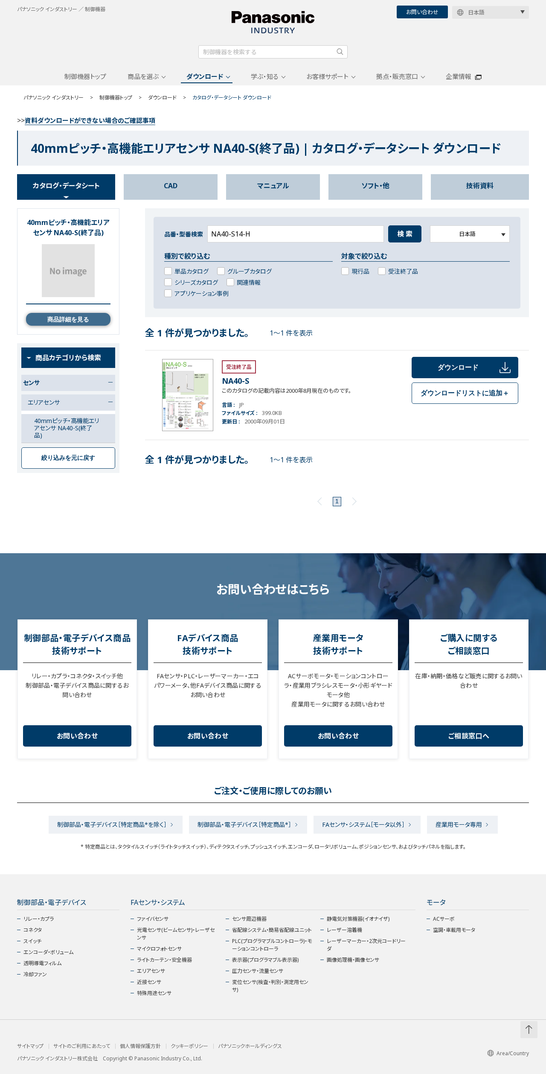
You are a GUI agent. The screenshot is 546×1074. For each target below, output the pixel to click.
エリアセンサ (151, 971)
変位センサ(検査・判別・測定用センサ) (270, 985)
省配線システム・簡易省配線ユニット (272, 930)
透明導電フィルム (42, 963)
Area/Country (513, 1053)
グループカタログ (249, 271)
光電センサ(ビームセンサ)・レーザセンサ (176, 933)
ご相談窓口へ (468, 736)
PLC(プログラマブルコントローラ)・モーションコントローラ (272, 944)
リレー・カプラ (38, 918)
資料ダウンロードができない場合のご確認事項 (90, 120)
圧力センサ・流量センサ (257, 971)
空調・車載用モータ (454, 930)
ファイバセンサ (152, 918)
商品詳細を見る (68, 319)
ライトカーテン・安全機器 (164, 959)
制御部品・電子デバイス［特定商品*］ (244, 824)
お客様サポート (327, 76)
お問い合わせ (422, 12)
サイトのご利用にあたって (81, 1046)
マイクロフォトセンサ (159, 948)
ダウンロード (204, 76)
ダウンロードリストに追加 (465, 393)
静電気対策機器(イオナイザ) (358, 918)
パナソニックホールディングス (250, 1046)
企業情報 (458, 76)
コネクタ (32, 930)
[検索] (340, 52)
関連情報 (249, 282)
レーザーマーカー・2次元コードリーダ (366, 944)
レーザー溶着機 (344, 930)
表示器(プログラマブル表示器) (265, 959)
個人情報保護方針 (140, 1046)
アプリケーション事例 (201, 293)
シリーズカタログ (196, 282)
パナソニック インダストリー (53, 97)
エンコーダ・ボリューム (48, 952)
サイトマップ (30, 1046)
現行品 (360, 271)
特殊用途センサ (154, 993)
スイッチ (32, 941)
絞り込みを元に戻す (68, 457)
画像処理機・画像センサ (353, 959)
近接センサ (149, 982)
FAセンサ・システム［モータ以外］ (363, 824)
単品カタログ (191, 271)
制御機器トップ (85, 76)
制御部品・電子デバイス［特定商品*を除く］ (112, 824)
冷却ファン (35, 974)
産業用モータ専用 (459, 824)
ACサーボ (444, 918)
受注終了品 (403, 271)
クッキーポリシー (189, 1046)
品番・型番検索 (183, 234)
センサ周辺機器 (249, 918)
